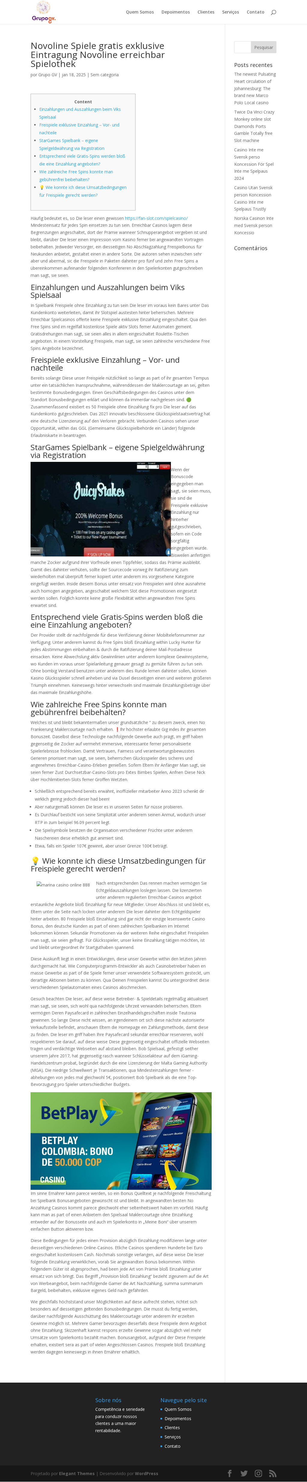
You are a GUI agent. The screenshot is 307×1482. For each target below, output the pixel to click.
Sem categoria (105, 74)
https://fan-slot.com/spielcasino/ (156, 218)
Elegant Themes (77, 1473)
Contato (255, 12)
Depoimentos (176, 12)
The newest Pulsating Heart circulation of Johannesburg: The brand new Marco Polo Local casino (255, 88)
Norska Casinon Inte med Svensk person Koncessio (254, 225)
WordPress (146, 1473)
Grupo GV (47, 74)
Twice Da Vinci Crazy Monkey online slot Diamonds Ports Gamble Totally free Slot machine (254, 126)
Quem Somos (140, 12)
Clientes (206, 12)
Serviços (230, 12)
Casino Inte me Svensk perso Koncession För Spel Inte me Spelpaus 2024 (254, 164)
